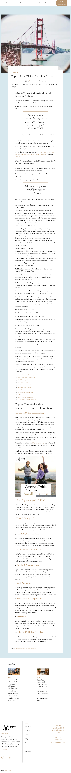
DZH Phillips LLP (22, 389)
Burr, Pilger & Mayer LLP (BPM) (26, 377)
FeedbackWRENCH (7, 770)
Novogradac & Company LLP (25, 392)
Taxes (29, 648)
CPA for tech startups (38, 443)
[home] (4, 3)
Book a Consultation (62, 3)
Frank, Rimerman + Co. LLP (25, 384)
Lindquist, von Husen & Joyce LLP (27, 399)
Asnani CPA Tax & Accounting (26, 375)
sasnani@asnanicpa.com (58, 742)
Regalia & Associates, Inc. (24, 387)
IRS (25, 648)
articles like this (19, 157)
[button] (21, 3)
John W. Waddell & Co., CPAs (25, 397)
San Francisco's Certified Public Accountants (34, 154)
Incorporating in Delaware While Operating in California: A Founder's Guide (13, 684)
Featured (33, 648)
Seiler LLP (20, 394)
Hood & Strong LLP (23, 379)
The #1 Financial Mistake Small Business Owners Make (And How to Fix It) (42, 684)
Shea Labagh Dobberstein (24, 382)
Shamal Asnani (33, 81)
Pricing (8, 3)
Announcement (19, 648)
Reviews (15, 3)
